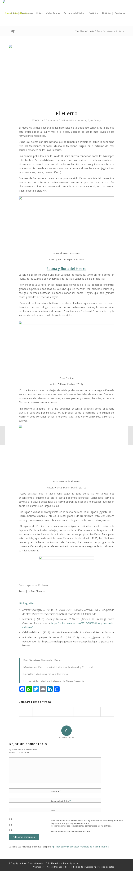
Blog (12, 31)
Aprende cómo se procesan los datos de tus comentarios (80, 846)
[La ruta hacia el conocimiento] (2, 435)
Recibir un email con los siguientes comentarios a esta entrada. (81, 825)
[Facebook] (121, 863)
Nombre (56, 791)
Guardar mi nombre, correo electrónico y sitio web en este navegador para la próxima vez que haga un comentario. (87, 821)
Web (53, 810)
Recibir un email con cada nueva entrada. (71, 831)
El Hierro (67, 113)
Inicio (91, 31)
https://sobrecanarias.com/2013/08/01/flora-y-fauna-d (81, 623)
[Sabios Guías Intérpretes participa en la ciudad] (130, 435)
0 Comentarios (51, 120)
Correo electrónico (61, 800)
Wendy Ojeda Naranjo (91, 120)
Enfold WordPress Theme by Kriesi (62, 863)
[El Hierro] (66, 75)
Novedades (108, 31)
